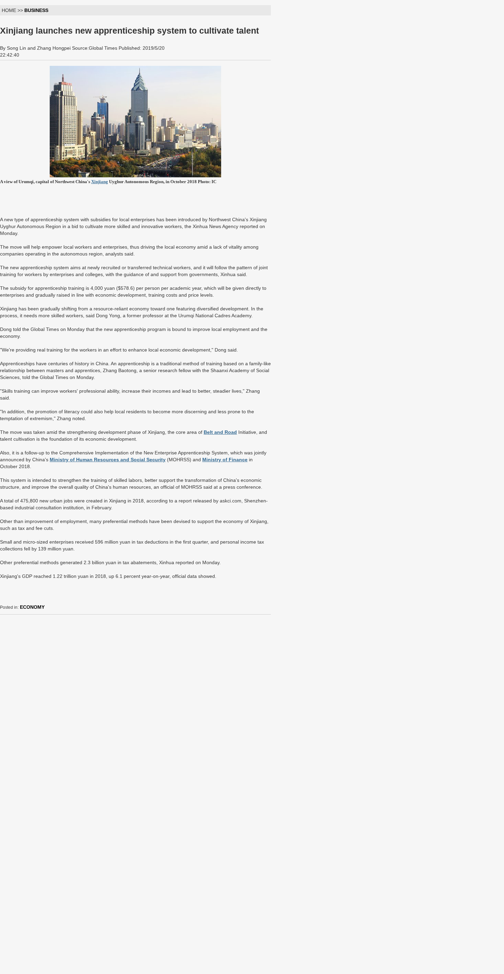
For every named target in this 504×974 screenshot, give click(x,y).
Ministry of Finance (225, 459)
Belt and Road (220, 432)
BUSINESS (36, 10)
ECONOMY (32, 607)
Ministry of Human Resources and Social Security (108, 459)
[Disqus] (135, 706)
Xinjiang (99, 181)
